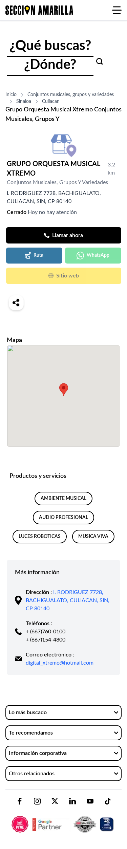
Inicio (11, 94)
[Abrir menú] (117, 10)
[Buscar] (99, 61)
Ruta (38, 255)
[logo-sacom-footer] (63, 819)
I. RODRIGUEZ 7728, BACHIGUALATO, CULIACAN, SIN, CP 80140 (67, 600)
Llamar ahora (67, 235)
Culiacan (51, 101)
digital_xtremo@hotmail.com (59, 663)
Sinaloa (23, 101)
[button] (63, 389)
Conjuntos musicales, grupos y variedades (70, 94)
